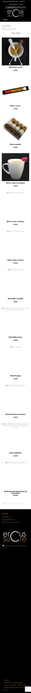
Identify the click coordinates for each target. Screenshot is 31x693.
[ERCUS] (15, 13)
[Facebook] (3, 527)
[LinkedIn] (5, 527)
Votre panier (16, 4)
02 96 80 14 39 (7, 517)
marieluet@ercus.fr (9, 520)
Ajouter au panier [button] (15, 73)
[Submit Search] (7, 7)
